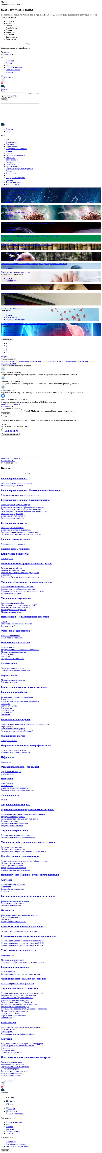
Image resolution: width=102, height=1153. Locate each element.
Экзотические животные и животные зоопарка (21, 534)
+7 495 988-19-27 (8, 54)
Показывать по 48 (8, 363)
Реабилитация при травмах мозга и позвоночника (22, 1027)
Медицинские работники (14, 830)
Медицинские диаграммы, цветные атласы (19, 931)
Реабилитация (8, 1022)
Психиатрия (6, 656)
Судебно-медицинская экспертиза (15, 670)
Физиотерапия (7, 1032)
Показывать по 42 (87, 361)
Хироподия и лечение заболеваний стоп (18, 1034)
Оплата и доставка (14, 67)
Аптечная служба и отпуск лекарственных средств (22, 962)
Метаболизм (6, 919)
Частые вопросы (13, 70)
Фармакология (9, 675)
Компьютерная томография (12, 603)
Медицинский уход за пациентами (19, 988)
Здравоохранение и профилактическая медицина (27, 809)
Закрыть (5, 1151)
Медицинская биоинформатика (14, 823)
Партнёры (10, 144)
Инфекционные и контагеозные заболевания (20, 701)
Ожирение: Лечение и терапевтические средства (21, 577)
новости (9, 153)
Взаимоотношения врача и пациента (16, 835)
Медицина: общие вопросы (15, 804)
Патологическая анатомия (15, 642)
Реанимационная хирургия (12, 1064)
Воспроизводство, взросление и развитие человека (28, 896)
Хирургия (6, 1039)
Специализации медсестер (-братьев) (16, 1002)
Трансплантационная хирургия (14, 1071)
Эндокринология (10, 795)
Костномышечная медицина (13, 729)
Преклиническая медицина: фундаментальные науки (30, 874)
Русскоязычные (12, 166)
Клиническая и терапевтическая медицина (24, 687)
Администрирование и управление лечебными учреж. (24, 861)
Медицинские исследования (13, 849)
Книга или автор (32, 93)
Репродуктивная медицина (12, 903)
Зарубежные (11, 164)
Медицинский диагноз (13, 736)
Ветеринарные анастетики (12, 528)
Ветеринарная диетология (12, 485)
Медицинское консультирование (15, 1011)
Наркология (6, 575)
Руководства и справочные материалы (22, 926)
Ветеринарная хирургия (14, 523)
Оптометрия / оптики (10, 1013)
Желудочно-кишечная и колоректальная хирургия (22, 1043)
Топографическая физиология (13, 922)
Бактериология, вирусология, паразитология (20, 495)
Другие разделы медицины (15, 549)
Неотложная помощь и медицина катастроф (25, 616)
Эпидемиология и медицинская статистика (19, 819)
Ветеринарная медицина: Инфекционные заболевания (30, 490)
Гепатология (6, 712)
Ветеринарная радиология (12, 514)
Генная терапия (7, 710)
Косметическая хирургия (11, 1062)
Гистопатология (8, 647)
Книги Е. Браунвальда (15, 155)
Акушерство (7, 955)
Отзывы (9, 72)
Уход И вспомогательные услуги (18, 950)
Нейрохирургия (7, 1048)
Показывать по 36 (71, 361)
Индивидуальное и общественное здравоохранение (23, 814)
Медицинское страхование (12, 863)
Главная (9, 129)
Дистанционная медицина (12, 847)
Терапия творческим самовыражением (17, 983)
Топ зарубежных (13, 182)
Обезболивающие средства (15, 630)
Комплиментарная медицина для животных (19, 532)
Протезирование (8, 972)
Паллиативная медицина (11, 638)
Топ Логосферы (12, 184)
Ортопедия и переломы (11, 1052)
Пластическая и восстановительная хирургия (25, 1057)
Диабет (4, 800)
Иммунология (7, 699)
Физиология (7, 910)
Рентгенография (8, 1029)
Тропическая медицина (11, 593)
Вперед (4, 356)
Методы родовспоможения (12, 960)
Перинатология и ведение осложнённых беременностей (25, 724)
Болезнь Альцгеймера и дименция (15, 752)
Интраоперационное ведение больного (17, 1046)
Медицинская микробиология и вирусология (20, 650)
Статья (9, 151)
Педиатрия (7, 778)
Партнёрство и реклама (16, 1144)
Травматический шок (10, 626)
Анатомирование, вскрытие (13, 884)
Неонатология (7, 783)
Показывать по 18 (24, 361)
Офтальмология (7, 774)
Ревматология (7, 786)
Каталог (4, 89)
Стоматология (9, 663)
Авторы (9, 1127)
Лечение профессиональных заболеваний (23, 978)
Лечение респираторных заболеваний (17, 731)
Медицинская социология (12, 825)
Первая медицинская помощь (13, 1015)
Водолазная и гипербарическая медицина (18, 589)
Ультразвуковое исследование (13, 610)
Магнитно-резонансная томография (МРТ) (19, 605)
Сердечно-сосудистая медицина (19, 169)
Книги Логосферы (16, 1114)
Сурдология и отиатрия (11, 772)
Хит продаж (11, 173)
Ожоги (4, 621)
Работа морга (6, 1018)
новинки (9, 180)
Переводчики (11, 146)
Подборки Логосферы (15, 178)
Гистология (6, 887)
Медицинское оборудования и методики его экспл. (28, 842)
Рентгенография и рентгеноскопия (15, 607)
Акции (9, 63)
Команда (9, 162)
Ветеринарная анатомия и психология (17, 483)
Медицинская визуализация (16, 598)
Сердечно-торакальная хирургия (15, 1067)
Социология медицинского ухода (15, 1000)
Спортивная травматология (12, 659)
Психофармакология (9, 682)
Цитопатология (7, 654)
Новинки (10, 61)
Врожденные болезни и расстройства (17, 697)
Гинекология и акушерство (15, 719)
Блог (8, 65)
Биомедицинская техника (15, 967)
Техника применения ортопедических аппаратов (22, 974)
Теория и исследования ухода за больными (19, 1004)
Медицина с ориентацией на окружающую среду (27, 582)
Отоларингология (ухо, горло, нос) (20, 766)
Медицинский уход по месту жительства (18, 995)
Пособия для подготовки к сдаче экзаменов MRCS (22, 943)
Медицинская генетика (11, 905)
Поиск (27, 473)
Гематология (6, 708)
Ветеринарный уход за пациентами (16, 530)
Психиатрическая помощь (12, 865)
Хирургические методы (11, 1075)
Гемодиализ (6, 762)
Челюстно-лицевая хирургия (13, 668)
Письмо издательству (10, 434)
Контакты (10, 1129)
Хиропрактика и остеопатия (13, 544)
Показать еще (7, 339)
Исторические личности (16, 149)
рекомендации (12, 160)
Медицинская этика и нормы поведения (18, 837)
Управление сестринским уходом (15, 1007)
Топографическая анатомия (12, 889)
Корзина (12, 1101)
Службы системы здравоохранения (20, 856)
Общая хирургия (8, 1050)
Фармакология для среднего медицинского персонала (24, 1009)
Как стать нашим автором (17, 1146)
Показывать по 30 (55, 361)
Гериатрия (5, 715)
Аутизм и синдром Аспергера (13, 750)
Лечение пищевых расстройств (14, 570)
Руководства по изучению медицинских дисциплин (28, 936)
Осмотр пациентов (9, 741)
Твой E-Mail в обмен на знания (50, 411)
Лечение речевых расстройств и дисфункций (20, 573)
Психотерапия (7, 559)
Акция (9, 171)
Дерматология (7, 726)
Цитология (5, 891)
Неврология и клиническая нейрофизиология (26, 745)
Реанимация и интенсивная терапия (16, 624)
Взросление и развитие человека (15, 901)
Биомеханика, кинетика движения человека (19, 915)
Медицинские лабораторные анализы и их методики (23, 851)
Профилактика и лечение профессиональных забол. (23, 591)
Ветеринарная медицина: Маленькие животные (21, 509)
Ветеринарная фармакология (13, 518)
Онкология (5, 704)
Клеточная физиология (11, 917)
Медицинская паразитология (13, 652)
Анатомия (6, 880)
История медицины (9, 821)
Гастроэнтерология (9, 706)
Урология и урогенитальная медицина (17, 790)
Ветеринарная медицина (14, 478)
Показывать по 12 (8, 359)
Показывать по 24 (40, 361)
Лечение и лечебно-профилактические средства (26, 563)
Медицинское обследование (13, 817)
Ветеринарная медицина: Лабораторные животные (22, 507)
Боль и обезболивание (10, 635)
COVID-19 (10, 158)
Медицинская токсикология (13, 680)
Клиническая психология (14, 553)
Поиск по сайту (8, 97)
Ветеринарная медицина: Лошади (15, 505)
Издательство (11, 142)
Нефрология (7, 757)
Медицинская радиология (12, 612)
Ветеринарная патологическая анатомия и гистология (24, 511)
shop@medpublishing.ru (10, 404)
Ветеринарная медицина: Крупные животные (25, 500)
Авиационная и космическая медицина (17, 587)
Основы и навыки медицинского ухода (17, 998)
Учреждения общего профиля (13, 868)
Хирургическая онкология (12, 1073)
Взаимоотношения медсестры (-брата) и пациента (22, 993)
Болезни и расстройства (14, 692)
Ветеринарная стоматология (13, 516)
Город (27, 43)
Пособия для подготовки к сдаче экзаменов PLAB (22, 945)
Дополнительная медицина (15, 539)
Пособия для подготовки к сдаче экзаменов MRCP (22, 941)
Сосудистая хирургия (10, 1069)
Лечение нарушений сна (11, 568)
